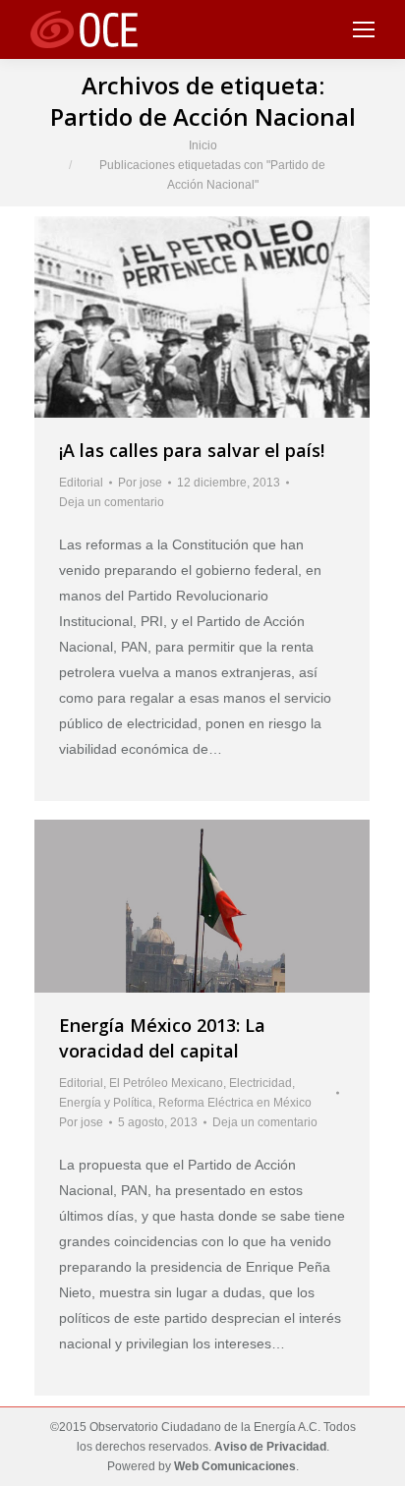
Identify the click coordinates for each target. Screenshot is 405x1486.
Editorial (81, 482)
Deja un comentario (111, 502)
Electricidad (260, 1083)
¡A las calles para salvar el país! (191, 450)
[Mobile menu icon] (364, 29)
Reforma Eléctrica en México (235, 1103)
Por (140, 482)
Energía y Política (105, 1103)
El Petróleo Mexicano (166, 1083)
